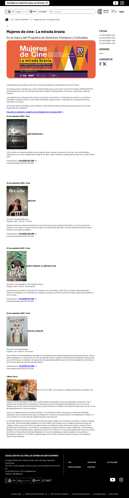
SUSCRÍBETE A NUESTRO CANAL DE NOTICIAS (26, 3)
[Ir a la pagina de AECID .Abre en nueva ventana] (33, 11)
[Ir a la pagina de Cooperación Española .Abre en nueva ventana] (43, 11)
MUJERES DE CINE (26, 299)
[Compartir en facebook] (100, 64)
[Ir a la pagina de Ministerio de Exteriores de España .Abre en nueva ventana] (17, 11)
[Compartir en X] (104, 64)
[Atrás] (7, 26)
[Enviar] (51, 11)
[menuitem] (76, 462)
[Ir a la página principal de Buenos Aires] (107, 11)
